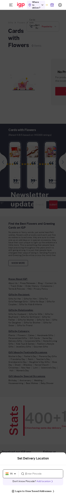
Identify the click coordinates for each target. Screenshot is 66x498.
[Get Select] (47, 5)
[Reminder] (52, 5)
